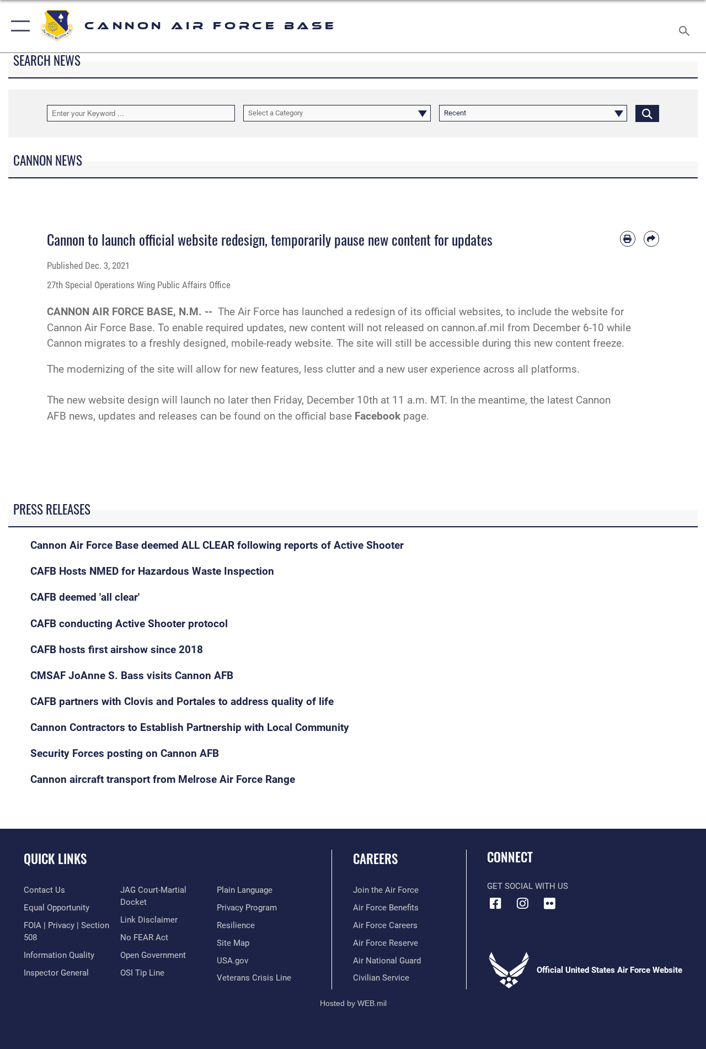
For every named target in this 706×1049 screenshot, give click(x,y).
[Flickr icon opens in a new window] (549, 903)
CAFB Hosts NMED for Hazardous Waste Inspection (152, 571)
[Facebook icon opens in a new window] (495, 903)
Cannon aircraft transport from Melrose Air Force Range (162, 779)
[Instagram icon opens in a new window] (522, 903)
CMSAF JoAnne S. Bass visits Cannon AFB (131, 676)
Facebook (377, 416)
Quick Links (55, 859)
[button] (18, 26)
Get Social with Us (527, 886)
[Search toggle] (686, 26)
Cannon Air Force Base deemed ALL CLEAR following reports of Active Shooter (217, 545)
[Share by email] (651, 238)
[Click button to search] (647, 113)
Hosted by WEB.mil (353, 1003)
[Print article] (627, 238)
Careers (375, 859)
